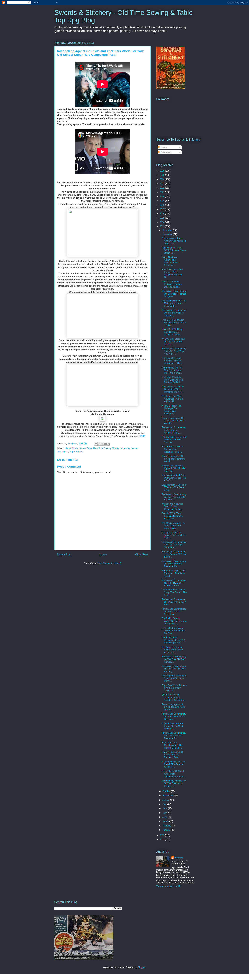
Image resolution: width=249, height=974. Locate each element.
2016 (162, 213)
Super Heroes (76, 451)
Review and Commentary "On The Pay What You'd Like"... (174, 545)
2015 (162, 218)
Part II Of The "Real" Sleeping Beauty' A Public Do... (172, 516)
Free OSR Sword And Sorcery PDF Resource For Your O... (172, 273)
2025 (162, 175)
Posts (163, 147)
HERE (142, 436)
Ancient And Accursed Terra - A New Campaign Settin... (172, 506)
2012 (162, 835)
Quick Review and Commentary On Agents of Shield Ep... (174, 697)
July (164, 804)
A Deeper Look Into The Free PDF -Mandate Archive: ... (173, 764)
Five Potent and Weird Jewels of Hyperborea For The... (173, 631)
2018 (162, 205)
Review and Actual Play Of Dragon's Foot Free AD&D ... (174, 478)
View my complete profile (168, 886)
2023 (162, 183)
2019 (162, 200)
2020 (162, 196)
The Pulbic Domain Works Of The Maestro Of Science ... (174, 621)
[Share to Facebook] (105, 444)
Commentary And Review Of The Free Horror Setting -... (174, 783)
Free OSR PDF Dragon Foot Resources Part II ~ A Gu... (174, 322)
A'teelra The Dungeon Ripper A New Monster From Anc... (174, 468)
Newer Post (64, 554)
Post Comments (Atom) (109, 563)
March (165, 821)
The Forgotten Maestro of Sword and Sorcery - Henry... (174, 678)
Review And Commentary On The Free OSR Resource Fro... (174, 564)
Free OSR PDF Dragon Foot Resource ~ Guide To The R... (173, 332)
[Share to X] (102, 444)
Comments (166, 152)
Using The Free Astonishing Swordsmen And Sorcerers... (171, 261)
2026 (162, 171)
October (166, 791)
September (168, 795)
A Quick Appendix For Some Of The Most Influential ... (172, 726)
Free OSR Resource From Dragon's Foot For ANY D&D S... (172, 380)
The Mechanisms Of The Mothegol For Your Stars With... (174, 303)
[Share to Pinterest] (108, 444)
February (167, 825)
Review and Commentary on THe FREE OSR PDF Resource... (174, 583)
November (167, 234)
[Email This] (96, 444)
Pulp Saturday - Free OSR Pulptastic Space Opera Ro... (174, 250)
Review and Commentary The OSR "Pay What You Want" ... (174, 351)
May (164, 813)
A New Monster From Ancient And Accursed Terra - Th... (174, 241)
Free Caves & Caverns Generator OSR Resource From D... (173, 389)
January (166, 830)
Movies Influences (121, 448)
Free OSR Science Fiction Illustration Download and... (172, 284)
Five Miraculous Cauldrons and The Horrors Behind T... (172, 745)
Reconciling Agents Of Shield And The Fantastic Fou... (172, 754)
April (165, 817)
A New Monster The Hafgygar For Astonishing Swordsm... (171, 409)
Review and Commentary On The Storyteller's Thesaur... (174, 313)
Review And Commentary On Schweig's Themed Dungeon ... (174, 294)
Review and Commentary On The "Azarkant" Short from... (174, 611)
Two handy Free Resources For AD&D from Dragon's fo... (173, 640)
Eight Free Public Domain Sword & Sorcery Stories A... (174, 688)
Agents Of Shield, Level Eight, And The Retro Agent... (173, 573)
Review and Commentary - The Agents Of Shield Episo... (174, 554)
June (165, 808)
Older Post (141, 554)
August (166, 800)
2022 (162, 188)
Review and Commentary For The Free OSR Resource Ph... (174, 735)
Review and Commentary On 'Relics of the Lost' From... (174, 602)
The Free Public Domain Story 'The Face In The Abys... (174, 592)
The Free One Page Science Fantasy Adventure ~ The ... (172, 360)
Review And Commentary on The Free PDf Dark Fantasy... (174, 659)
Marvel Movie (71, 448)
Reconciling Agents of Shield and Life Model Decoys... (173, 707)
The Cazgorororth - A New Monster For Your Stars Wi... (174, 440)
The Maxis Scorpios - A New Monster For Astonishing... (173, 525)
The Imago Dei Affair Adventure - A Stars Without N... (172, 399)
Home (103, 554)
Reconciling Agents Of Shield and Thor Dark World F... (173, 420)
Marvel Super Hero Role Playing (95, 448)
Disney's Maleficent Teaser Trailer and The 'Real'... (174, 535)
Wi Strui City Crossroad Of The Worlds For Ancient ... (173, 341)
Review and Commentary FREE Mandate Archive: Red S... (174, 430)
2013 (162, 226)
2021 (162, 192)
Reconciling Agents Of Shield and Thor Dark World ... (173, 459)
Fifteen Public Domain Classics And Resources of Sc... (172, 449)
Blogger (141, 967)
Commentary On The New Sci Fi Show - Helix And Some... (172, 370)
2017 (162, 209)
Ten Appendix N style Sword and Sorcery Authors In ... (172, 650)
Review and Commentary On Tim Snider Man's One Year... (174, 716)
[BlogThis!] (99, 444)
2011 (162, 839)
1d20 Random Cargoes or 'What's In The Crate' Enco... (174, 487)
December (167, 230)
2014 (162, 222)
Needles (179, 857)
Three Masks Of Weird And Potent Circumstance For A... (174, 774)
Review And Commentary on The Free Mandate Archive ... (174, 497)
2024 (162, 179)
